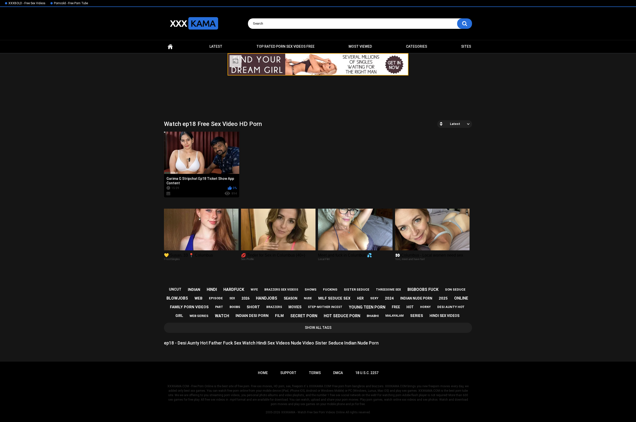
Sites (466, 46)
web (198, 298)
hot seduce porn (342, 315)
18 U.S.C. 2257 (366, 373)
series (416, 315)
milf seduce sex (334, 298)
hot (410, 307)
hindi (212, 289)
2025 (443, 298)
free (396, 307)
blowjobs (177, 298)
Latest (215, 46)
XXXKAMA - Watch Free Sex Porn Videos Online (313, 412)
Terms (315, 373)
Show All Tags (318, 328)
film (279, 315)
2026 (245, 298)
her (360, 298)
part (219, 307)
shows (311, 289)
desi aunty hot (451, 307)
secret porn (303, 315)
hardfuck (233, 289)
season (290, 298)
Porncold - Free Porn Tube (71, 3)
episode (216, 298)
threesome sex (388, 289)
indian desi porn (252, 315)
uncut (175, 289)
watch (222, 315)
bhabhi (373, 316)
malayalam (394, 315)
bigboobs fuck (422, 289)
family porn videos (189, 307)
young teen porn (367, 307)
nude (308, 298)
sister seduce (356, 289)
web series (199, 316)
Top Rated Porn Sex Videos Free (285, 46)
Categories (416, 46)
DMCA (338, 373)
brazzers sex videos (281, 289)
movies (294, 307)
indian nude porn (416, 298)
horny (425, 307)
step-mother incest (325, 307)
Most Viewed (360, 46)
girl (179, 316)
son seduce (455, 289)
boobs (235, 307)
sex (232, 298)
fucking (330, 289)
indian (194, 289)
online (461, 298)
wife (254, 289)
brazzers (274, 307)
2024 (389, 298)
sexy (374, 298)
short (253, 307)
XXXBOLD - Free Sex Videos (26, 3)
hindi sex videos (444, 316)
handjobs (266, 298)
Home (170, 46)
